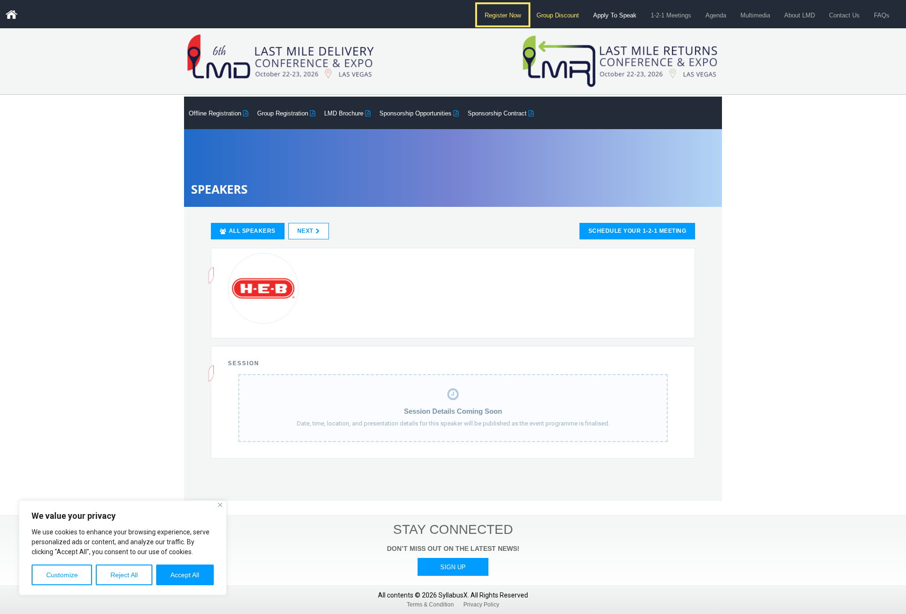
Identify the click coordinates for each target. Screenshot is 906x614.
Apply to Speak (615, 15)
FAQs (881, 15)
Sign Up (453, 567)
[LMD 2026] (11, 14)
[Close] (220, 505)
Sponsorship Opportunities (416, 113)
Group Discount (558, 15)
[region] (122, 547)
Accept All (184, 575)
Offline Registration (216, 113)
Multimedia (755, 15)
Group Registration (283, 113)
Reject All (124, 575)
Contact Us (844, 15)
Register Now (502, 15)
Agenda (715, 15)
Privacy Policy (481, 604)
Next (305, 231)
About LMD (799, 15)
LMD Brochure (344, 113)
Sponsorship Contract (498, 113)
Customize (62, 575)
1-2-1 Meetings (671, 15)
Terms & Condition (430, 604)
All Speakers (252, 231)
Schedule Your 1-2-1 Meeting (637, 231)
